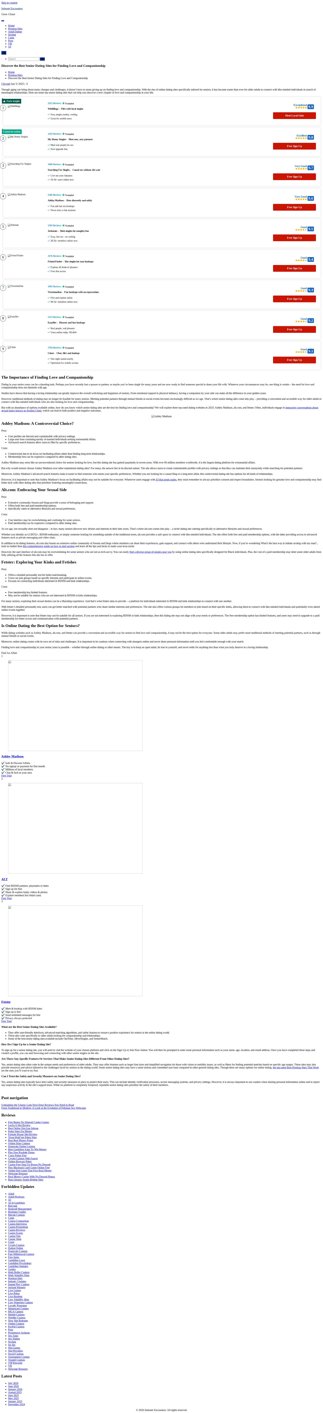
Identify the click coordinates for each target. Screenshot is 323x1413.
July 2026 (13, 1383)
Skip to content (9, 2)
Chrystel (5, 83)
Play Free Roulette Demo (21, 1152)
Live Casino (14, 1290)
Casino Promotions (18, 1227)
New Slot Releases (18, 1320)
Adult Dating (15, 31)
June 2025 (13, 1395)
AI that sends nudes (166, 479)
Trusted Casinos (16, 1359)
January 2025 (15, 1401)
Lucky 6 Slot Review (19, 1125)
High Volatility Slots (18, 1275)
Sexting (12, 34)
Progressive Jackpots (19, 1332)
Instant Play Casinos (18, 1284)
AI (9, 46)
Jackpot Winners (16, 1287)
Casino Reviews (16, 1230)
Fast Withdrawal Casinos (21, 1254)
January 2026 (15, 1389)
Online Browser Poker (20, 1161)
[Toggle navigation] (2, 20)
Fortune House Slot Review (22, 1134)
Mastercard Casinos (18, 1308)
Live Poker (14, 1293)
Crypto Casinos (16, 1245)
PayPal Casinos (16, 1326)
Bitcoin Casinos (16, 1214)
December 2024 (16, 1404)
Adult (11, 1193)
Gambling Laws (16, 1260)
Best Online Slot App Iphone (23, 1128)
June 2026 (13, 1386)
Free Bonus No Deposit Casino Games (28, 1122)
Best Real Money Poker (20, 1140)
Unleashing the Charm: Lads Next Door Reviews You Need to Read (37, 1105)
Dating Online (15, 1248)
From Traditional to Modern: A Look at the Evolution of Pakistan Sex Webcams (43, 1108)
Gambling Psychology (19, 1263)
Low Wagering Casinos (20, 1302)
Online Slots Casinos (19, 1143)
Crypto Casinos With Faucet (23, 1158)
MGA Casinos (15, 1311)
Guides (11, 1269)
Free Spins (13, 1257)
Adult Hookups (16, 1196)
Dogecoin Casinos (17, 1251)
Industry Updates (17, 1281)
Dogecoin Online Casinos (21, 1146)
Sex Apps (13, 1335)
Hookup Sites (15, 28)
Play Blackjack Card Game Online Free (29, 1167)
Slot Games (14, 1347)
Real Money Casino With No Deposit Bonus (31, 1176)
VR (10, 43)
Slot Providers (15, 1350)
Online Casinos (16, 1323)
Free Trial (6, 775)
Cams (11, 37)
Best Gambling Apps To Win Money (27, 1149)
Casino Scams (15, 1233)
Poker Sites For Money (20, 1131)
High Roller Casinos (18, 1272)
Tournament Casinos (19, 1356)
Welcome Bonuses (18, 1173)
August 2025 (15, 1392)
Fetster (6, 1002)
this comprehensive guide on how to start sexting (49, 546)
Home (11, 25)
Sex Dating (14, 1338)
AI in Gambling (16, 1202)
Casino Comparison (18, 1220)
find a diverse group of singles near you (150, 551)
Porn (10, 40)
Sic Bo (11, 1344)
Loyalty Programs (17, 1305)
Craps (11, 1242)
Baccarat (12, 1205)
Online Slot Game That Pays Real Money (30, 1170)
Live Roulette (15, 1296)
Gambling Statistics (18, 1266)
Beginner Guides (17, 1211)
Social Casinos (16, 1353)
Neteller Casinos (16, 1317)
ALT (4, 879)
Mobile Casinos (16, 1314)
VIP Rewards (15, 1362)
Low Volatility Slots (18, 1299)
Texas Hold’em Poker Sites (22, 1137)
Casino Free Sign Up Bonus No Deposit (29, 1164)
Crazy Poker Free (17, 1155)
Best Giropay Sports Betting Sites (25, 1179)
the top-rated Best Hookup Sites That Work (296, 1067)
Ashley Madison (12, 756)
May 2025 (13, 1398)
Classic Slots (14, 1239)
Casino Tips (14, 1236)
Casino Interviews (17, 1224)
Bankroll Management (19, 1208)
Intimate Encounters (12, 8)
